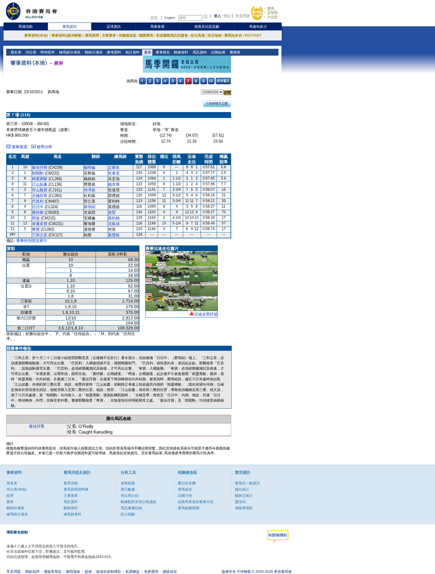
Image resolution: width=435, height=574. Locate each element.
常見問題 (243, 16)
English (170, 18)
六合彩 (272, 17)
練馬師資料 (72, 514)
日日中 (38, 207)
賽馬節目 (185, 489)
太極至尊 (39, 195)
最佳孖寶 (39, 167)
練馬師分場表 (69, 52)
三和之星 (39, 235)
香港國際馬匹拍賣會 (172, 35)
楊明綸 (89, 167)
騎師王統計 (244, 496)
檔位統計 (242, 489)
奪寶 (36, 229)
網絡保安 (170, 572)
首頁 (153, 18)
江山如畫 (39, 184)
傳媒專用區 (244, 508)
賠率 (10, 496)
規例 (88, 572)
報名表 (15, 52)
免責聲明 (151, 572)
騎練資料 (180, 52)
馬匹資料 (199, 52)
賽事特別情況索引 (31, 240)
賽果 (147, 52)
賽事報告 (162, 52)
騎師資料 (71, 508)
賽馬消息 (71, 483)
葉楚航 (114, 235)
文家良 (114, 167)
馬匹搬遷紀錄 (131, 508)
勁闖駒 (38, 173)
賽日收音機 (187, 483)
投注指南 (214, 35)
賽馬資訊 (69, 27)
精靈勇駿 (39, 179)
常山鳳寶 (39, 190)
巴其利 (38, 201)
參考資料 (113, 52)
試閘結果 (217, 52)
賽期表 (234, 52)
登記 (227, 16)
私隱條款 (132, 572)
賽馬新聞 (92, 35)
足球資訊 (114, 27)
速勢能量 (128, 483)
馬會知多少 (258, 27)
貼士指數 (128, 514)
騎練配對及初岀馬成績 (138, 502)
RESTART (253, 35)
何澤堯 (89, 190)
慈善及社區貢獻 (206, 27)
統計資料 (132, 52)
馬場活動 (25, 27)
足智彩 (272, 13)
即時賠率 (47, 52)
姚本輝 (114, 184)
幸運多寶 (39, 223)
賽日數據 (128, 489)
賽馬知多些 (233, 35)
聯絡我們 (32, 572)
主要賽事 (109, 35)
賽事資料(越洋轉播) (66, 35)
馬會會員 (157, 27)
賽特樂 (38, 212)
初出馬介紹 (129, 496)
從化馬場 (198, 35)
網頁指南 (73, 572)
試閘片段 (185, 496)
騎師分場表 (93, 52)
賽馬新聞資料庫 (76, 489)
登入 (217, 16)
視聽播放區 (127, 35)
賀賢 (112, 212)
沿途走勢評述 (206, 314)
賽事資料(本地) (36, 35)
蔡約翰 (114, 218)
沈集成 (114, 223)
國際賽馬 (146, 35)
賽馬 (270, 9)
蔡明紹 (89, 207)
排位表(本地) (17, 489)
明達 (36, 218)
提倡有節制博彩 (108, 572)
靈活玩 (240, 502)
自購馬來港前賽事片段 (195, 502)
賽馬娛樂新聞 (188, 508)
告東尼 (114, 173)
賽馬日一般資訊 (247, 483)
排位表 (30, 52)
